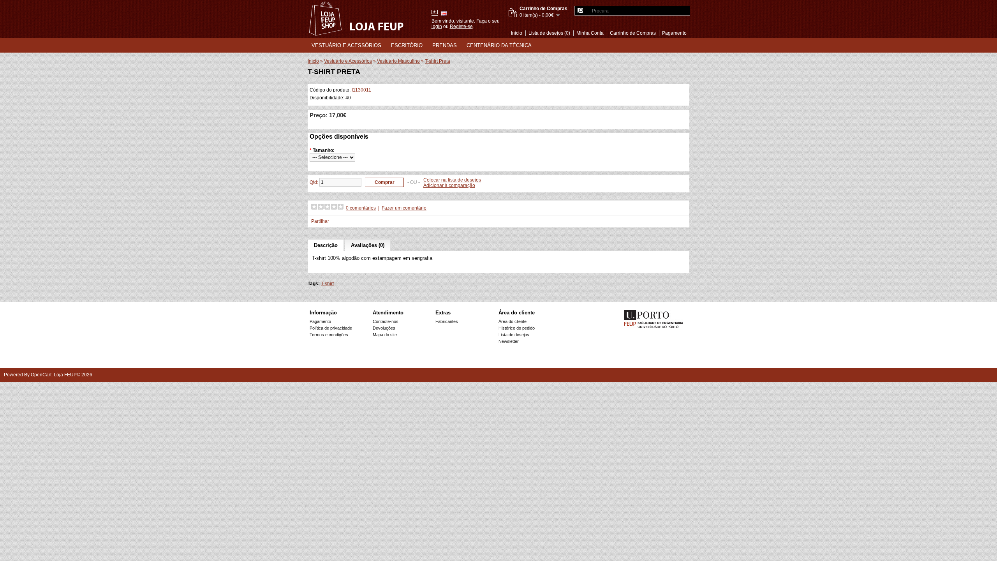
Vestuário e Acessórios (346, 45)
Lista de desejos (513, 334)
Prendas (444, 45)
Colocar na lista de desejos (452, 180)
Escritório (407, 45)
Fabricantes (446, 321)
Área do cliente (512, 321)
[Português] (435, 13)
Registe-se (461, 26)
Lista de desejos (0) (549, 33)
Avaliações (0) (367, 245)
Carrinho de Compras (633, 33)
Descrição (326, 245)
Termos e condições (329, 334)
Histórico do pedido (516, 328)
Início (516, 33)
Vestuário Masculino (398, 61)
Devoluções (384, 328)
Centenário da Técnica (499, 45)
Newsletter (508, 341)
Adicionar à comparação (449, 185)
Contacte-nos (385, 321)
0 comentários (361, 208)
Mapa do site (385, 334)
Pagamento (674, 33)
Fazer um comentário (404, 208)
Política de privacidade (331, 328)
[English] (444, 13)
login (437, 26)
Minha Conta (590, 33)
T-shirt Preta (437, 61)
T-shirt (327, 283)
